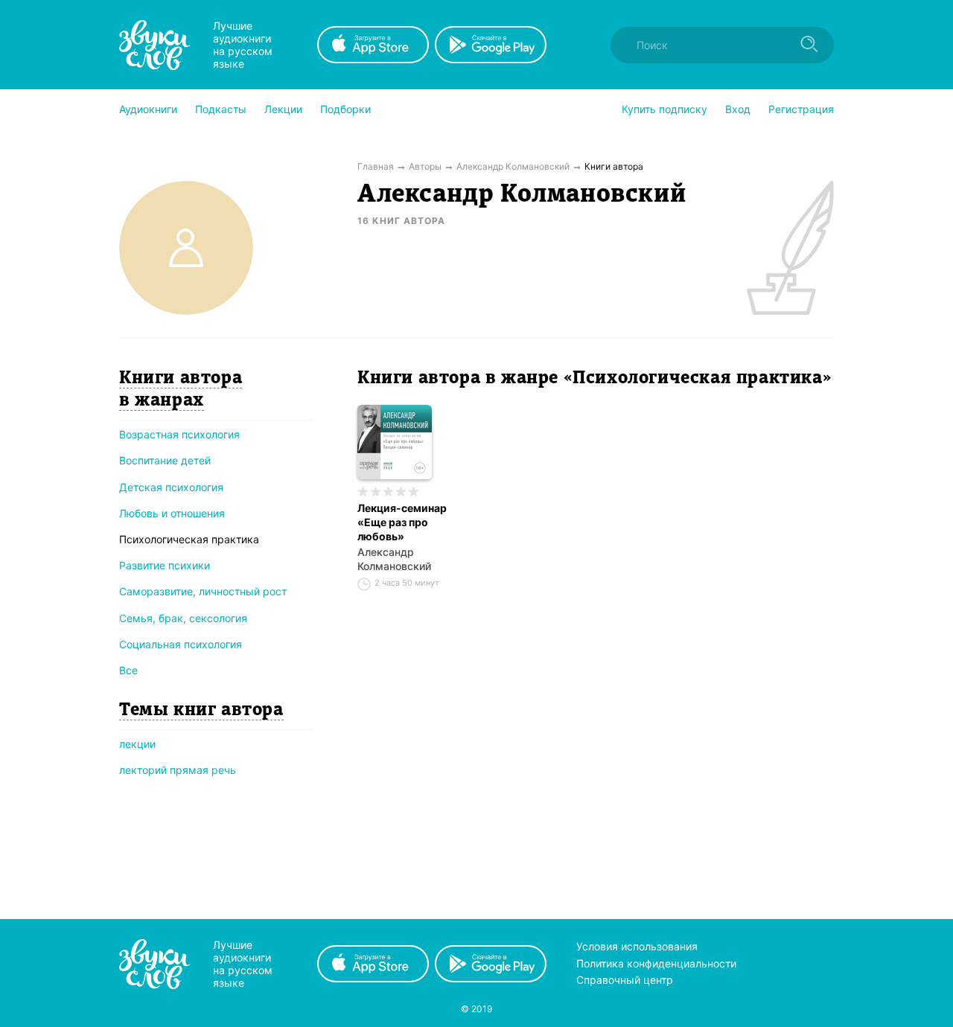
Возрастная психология (179, 434)
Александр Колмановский (394, 559)
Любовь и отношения (172, 513)
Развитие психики (164, 565)
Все (128, 670)
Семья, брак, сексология (183, 618)
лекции (137, 744)
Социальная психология (180, 644)
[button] (148, 109)
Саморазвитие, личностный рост (203, 591)
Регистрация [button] (801, 109)
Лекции (283, 109)
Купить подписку (664, 109)
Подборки (345, 109)
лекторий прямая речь (177, 770)
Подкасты (220, 109)
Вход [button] (737, 109)
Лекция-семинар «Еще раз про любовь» (402, 522)
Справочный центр (624, 979)
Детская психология (171, 487)
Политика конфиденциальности (656, 963)
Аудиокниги (148, 109)
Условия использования (637, 946)
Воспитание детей (165, 460)
